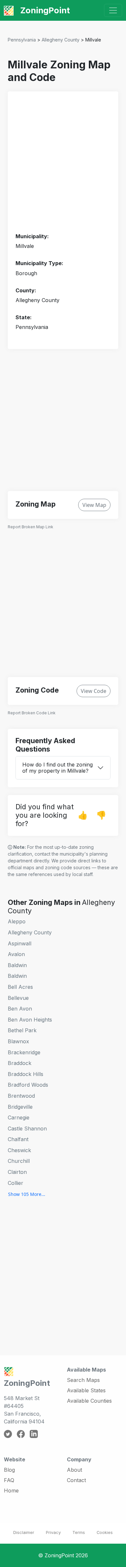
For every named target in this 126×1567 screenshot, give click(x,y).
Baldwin (17, 965)
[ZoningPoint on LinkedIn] (34, 1433)
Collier (15, 1183)
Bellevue (18, 998)
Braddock (19, 1063)
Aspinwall (19, 943)
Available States (86, 1390)
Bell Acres (20, 987)
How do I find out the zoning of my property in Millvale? (57, 767)
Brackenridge (24, 1052)
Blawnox (18, 1041)
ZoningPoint (44, 10)
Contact (76, 1480)
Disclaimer (23, 1532)
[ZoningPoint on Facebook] (21, 1433)
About (74, 1470)
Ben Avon (20, 1008)
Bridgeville (20, 1107)
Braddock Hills (25, 1074)
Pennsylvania (22, 39)
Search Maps (83, 1380)
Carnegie (18, 1117)
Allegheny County (60, 39)
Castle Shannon (27, 1128)
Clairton (17, 1172)
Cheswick (19, 1150)
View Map (94, 505)
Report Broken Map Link (30, 526)
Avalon (16, 954)
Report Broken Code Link (32, 712)
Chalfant (18, 1139)
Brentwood (21, 1096)
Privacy (53, 1532)
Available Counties (89, 1400)
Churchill (19, 1161)
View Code (93, 691)
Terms (78, 1532)
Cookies (105, 1532)
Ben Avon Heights (30, 1019)
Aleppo (17, 921)
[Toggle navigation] (113, 10)
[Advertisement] (63, 162)
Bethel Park (22, 1030)
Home (11, 1490)
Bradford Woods (28, 1085)
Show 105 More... (26, 1194)
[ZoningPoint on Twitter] (8, 1433)
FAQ (9, 1480)
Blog (9, 1470)
